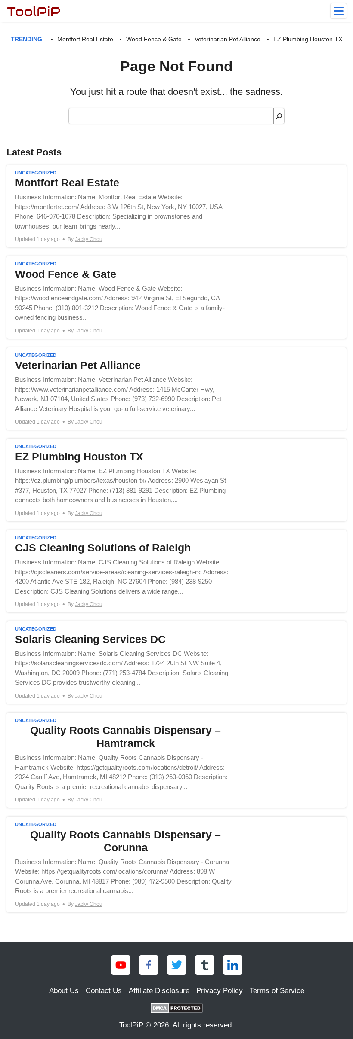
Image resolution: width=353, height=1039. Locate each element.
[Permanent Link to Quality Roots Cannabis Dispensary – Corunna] (176, 864)
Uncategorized (35, 172)
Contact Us (104, 991)
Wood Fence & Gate (154, 39)
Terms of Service (277, 991)
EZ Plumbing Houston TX (307, 39)
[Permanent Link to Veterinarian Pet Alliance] (176, 388)
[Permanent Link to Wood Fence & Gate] (176, 297)
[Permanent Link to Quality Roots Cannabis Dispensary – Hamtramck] (176, 760)
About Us (64, 991)
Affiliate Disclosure (159, 991)
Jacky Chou (88, 239)
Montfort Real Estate (85, 39)
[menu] (339, 10)
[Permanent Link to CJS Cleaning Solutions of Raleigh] (176, 571)
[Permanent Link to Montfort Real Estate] (176, 206)
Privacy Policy (219, 991)
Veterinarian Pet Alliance (227, 39)
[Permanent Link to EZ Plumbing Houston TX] (176, 480)
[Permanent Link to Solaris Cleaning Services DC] (176, 662)
